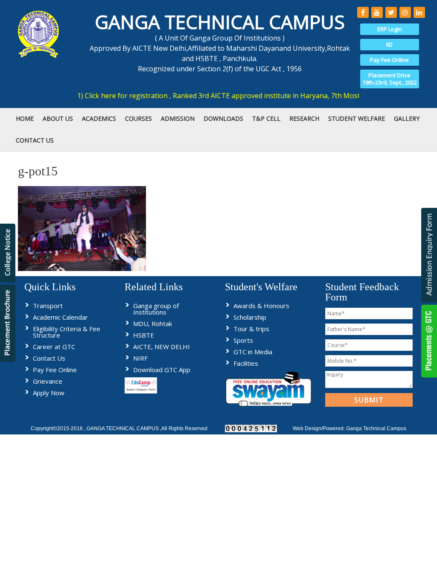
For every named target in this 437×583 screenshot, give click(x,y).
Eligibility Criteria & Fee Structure (66, 331)
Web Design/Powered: (319, 428)
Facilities (245, 363)
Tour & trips (251, 328)
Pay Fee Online (389, 60)
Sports (243, 340)
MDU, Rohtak (152, 323)
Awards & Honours (261, 305)
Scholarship (249, 317)
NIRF (140, 358)
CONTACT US (35, 140)
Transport (48, 305)
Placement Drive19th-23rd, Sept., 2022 (389, 78)
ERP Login (389, 29)
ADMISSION (178, 118)
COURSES (138, 118)
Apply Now (48, 392)
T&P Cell (266, 118)
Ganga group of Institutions (156, 308)
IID (389, 44)
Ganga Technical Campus (376, 428)
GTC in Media (252, 351)
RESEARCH (304, 118)
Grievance (47, 381)
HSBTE (143, 335)
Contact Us (49, 358)
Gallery (407, 118)
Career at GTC (54, 346)
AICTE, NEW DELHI (161, 346)
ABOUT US (58, 118)
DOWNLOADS (223, 118)
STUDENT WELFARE (356, 118)
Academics (99, 118)
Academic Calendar (60, 317)
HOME (25, 118)
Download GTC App (161, 369)
